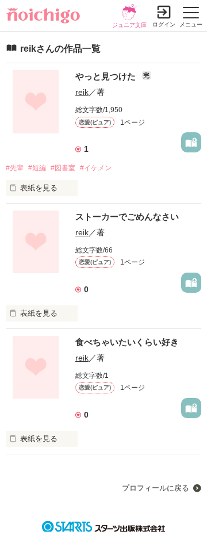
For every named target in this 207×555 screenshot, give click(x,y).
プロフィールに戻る (155, 488)
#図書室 (63, 168)
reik (82, 92)
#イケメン (96, 168)
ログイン (163, 24)
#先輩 (15, 168)
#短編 (37, 168)
